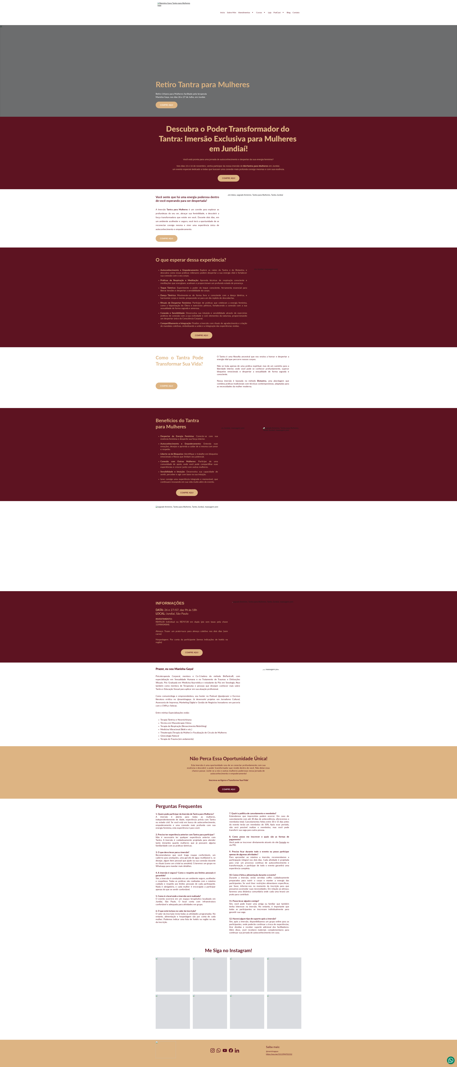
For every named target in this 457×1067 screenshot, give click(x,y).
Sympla (282, 842)
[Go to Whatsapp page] (218, 1050)
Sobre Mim (231, 13)
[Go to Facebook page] (231, 1050)
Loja (269, 13)
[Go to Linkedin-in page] (237, 1050)
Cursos (259, 13)
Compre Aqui (166, 105)
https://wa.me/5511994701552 (279, 1054)
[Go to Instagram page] (212, 1050)
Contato (296, 13)
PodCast (277, 13)
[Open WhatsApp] (451, 1060)
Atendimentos (244, 13)
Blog (288, 13)
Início (222, 13)
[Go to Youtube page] (225, 1050)
